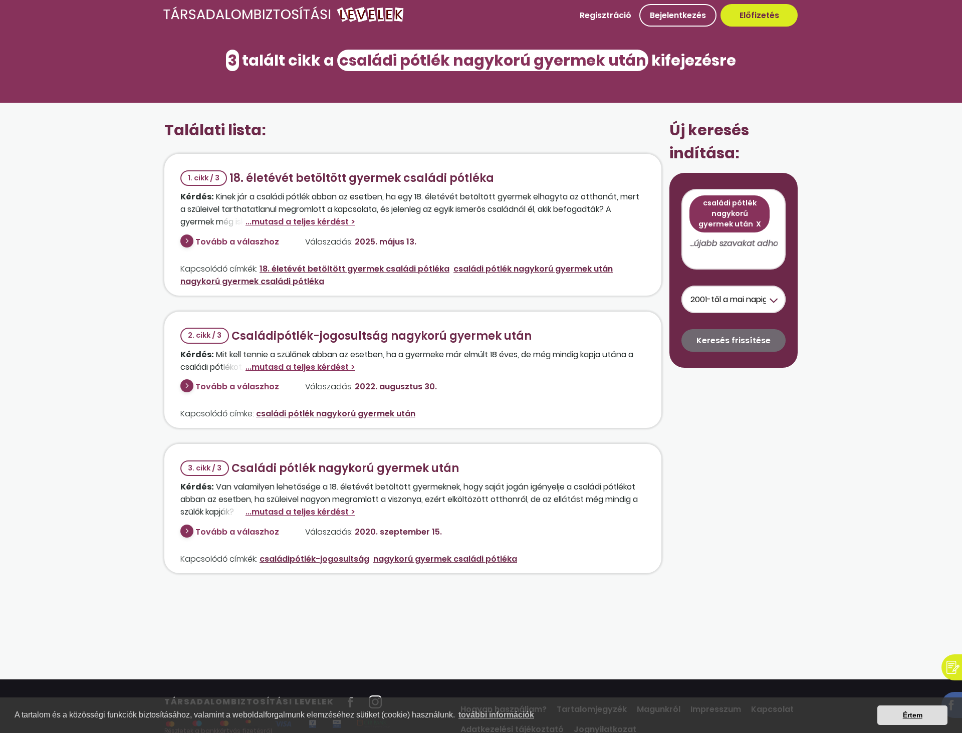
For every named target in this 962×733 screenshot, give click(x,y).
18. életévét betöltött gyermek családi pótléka (341, 178)
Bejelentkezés (678, 15)
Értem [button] (912, 715)
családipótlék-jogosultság (314, 559)
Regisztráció (605, 15)
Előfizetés (759, 15)
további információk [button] (496, 714)
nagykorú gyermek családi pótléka (252, 281)
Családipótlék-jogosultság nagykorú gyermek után (360, 336)
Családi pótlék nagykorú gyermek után (323, 468)
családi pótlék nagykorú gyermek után (533, 269)
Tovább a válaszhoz (237, 242)
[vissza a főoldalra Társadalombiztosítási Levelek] (283, 20)
